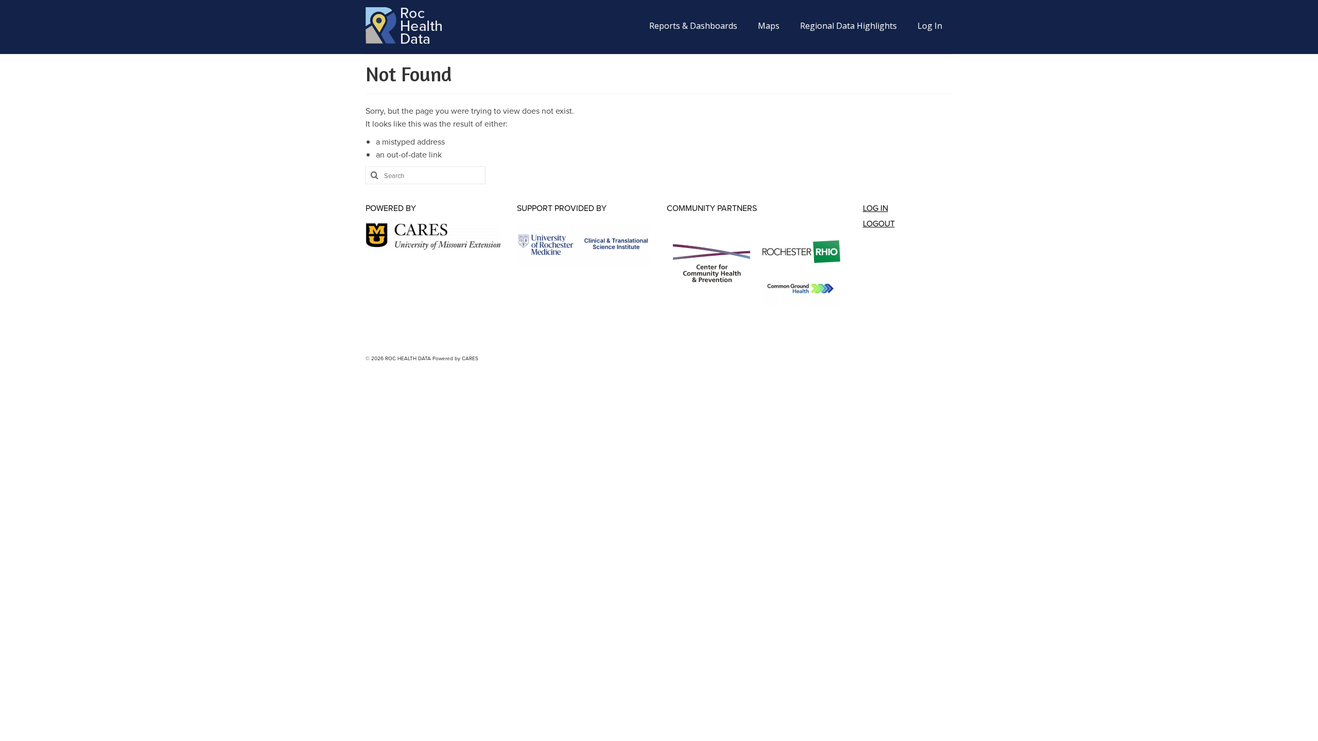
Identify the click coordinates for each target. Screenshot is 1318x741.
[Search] (373, 175)
